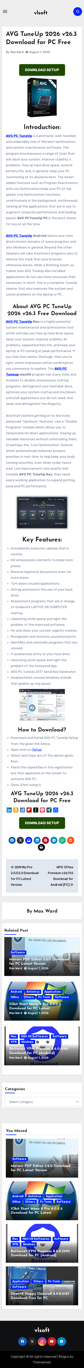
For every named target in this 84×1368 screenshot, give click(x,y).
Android (16, 991)
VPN (14, 1042)
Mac (13, 1036)
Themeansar (42, 1362)
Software (18, 952)
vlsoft (40, 13)
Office (15, 997)
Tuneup (12, 374)
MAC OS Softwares (34, 1036)
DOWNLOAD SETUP (42, 70)
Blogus (64, 1356)
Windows (27, 1042)
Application (52, 991)
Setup (37, 750)
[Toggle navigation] (5, 11)
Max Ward (17, 52)
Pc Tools (44, 997)
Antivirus (33, 991)
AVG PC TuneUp (19, 136)
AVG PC (61, 369)
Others (29, 997)
